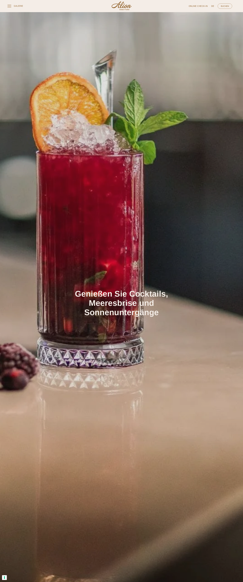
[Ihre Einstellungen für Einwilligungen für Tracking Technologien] (4, 577)
